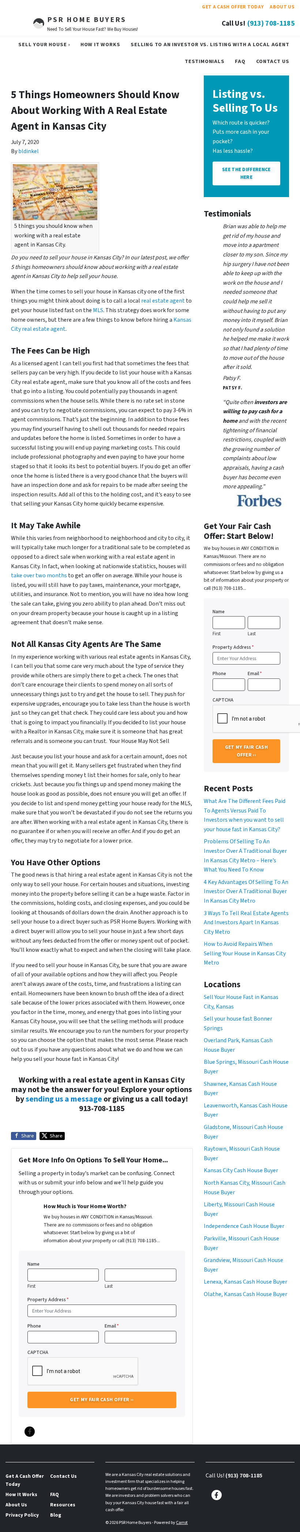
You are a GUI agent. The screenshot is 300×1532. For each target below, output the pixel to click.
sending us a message (64, 1099)
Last (109, 1286)
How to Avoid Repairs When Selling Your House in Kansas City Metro (245, 953)
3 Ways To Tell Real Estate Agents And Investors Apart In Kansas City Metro (246, 922)
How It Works (100, 44)
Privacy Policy (22, 1514)
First (31, 1286)
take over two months (39, 575)
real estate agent (163, 301)
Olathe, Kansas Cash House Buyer (245, 1294)
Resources (62, 1504)
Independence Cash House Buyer (244, 1226)
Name (33, 1264)
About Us (282, 6)
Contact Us (272, 61)
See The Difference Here (246, 173)
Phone (34, 1325)
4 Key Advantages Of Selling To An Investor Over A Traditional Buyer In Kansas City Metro (246, 891)
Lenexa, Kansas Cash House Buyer (245, 1282)
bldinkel (28, 151)
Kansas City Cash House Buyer (241, 1170)
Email (112, 1325)
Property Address (48, 1299)
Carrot (182, 1523)
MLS (98, 310)
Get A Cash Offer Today (233, 6)
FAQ (240, 61)
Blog (55, 1514)
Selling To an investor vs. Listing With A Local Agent (210, 44)
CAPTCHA (37, 1352)
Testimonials (205, 61)
